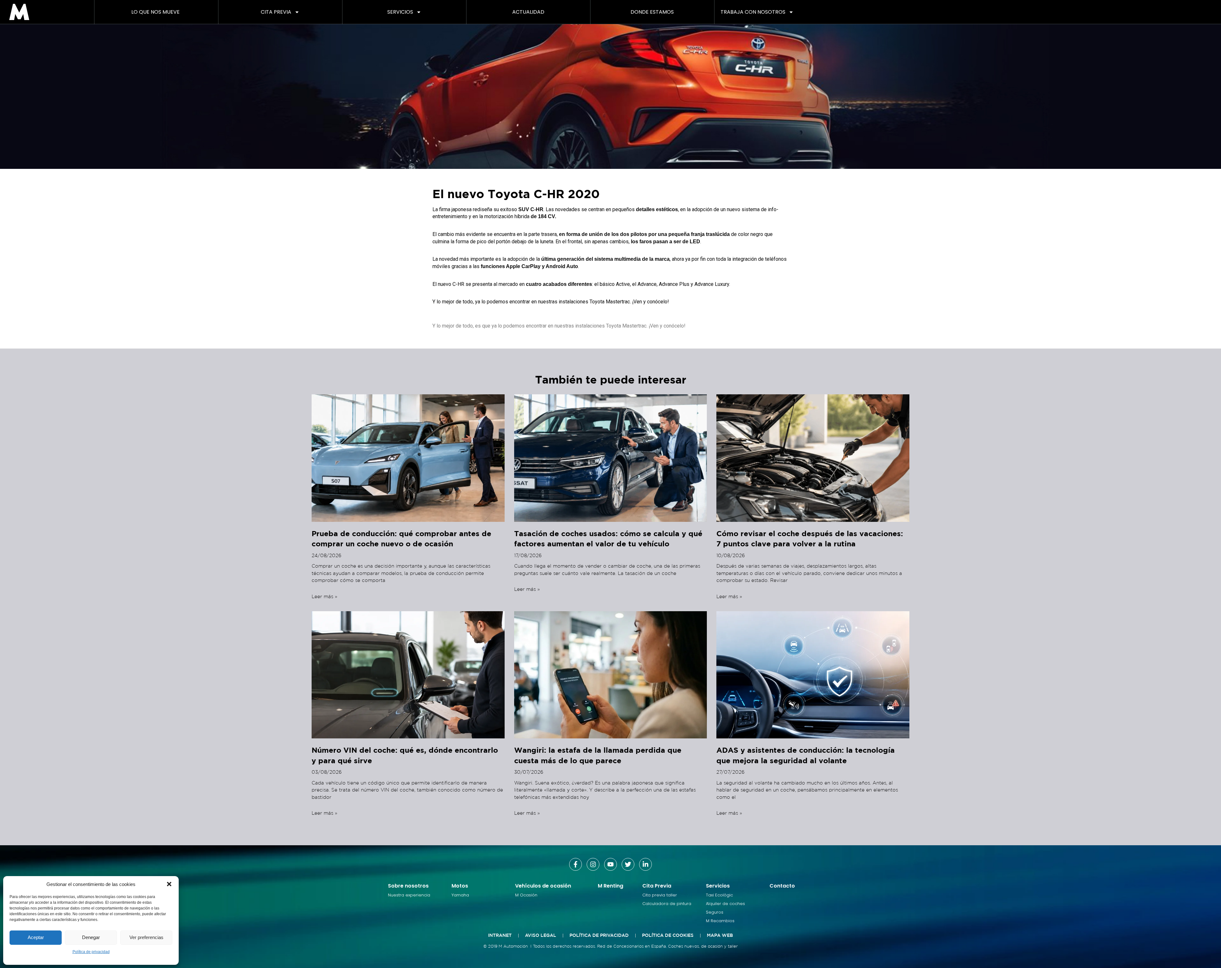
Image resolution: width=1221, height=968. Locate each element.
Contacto (782, 885)
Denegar (91, 937)
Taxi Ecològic (719, 895)
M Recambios (720, 921)
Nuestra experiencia (409, 895)
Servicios (400, 12)
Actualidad (528, 12)
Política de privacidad (91, 952)
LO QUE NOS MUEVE (155, 12)
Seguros (714, 912)
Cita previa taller (659, 895)
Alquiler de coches (725, 904)
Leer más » (324, 596)
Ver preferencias (146, 937)
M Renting (610, 885)
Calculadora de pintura (666, 904)
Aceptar (36, 937)
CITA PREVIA (276, 12)
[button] (169, 884)
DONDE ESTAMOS (652, 12)
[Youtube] (610, 864)
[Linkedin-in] (645, 864)
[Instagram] (593, 864)
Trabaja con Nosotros (753, 12)
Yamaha (460, 895)
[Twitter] (628, 864)
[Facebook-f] (575, 864)
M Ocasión (526, 895)
